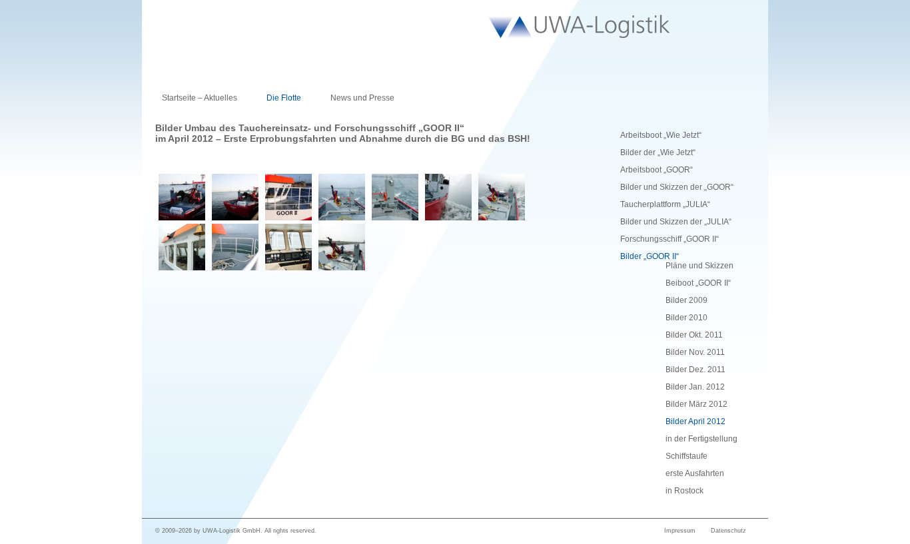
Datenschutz (728, 530)
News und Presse (362, 98)
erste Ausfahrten (695, 473)
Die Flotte (283, 98)
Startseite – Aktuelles (199, 98)
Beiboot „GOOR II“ (698, 283)
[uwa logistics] (564, 26)
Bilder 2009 (686, 300)
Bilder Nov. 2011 (695, 352)
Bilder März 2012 (696, 404)
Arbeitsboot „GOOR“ (656, 169)
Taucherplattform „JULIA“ (665, 204)
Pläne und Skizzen (699, 265)
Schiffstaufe (686, 456)
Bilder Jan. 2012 (695, 387)
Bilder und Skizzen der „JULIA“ (675, 221)
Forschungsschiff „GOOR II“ (669, 239)
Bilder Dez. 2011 (695, 369)
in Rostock (684, 490)
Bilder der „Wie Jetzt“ (657, 152)
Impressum (679, 530)
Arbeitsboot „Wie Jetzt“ (660, 135)
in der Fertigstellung (701, 438)
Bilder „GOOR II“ (649, 256)
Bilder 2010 (686, 317)
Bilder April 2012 (695, 421)
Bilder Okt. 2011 (694, 335)
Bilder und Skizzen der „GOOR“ (676, 187)
